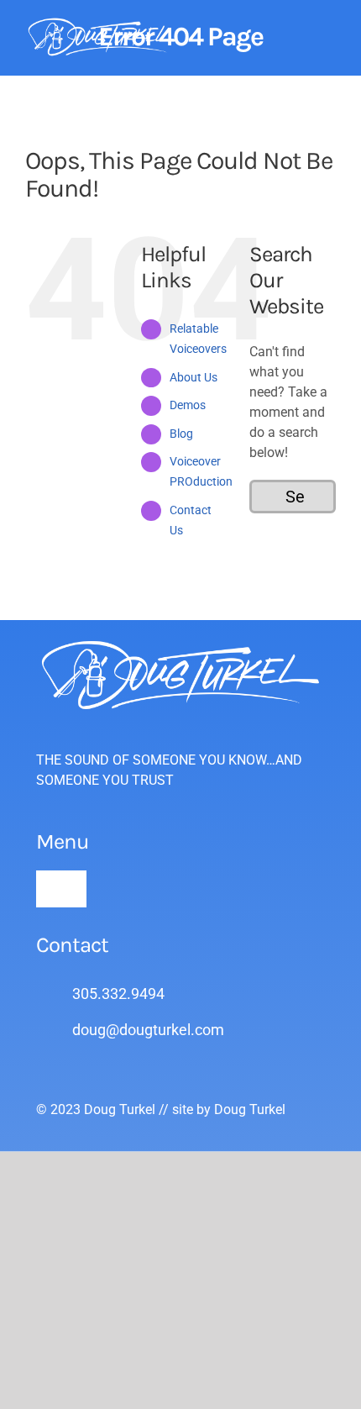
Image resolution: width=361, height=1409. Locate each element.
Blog (181, 433)
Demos (188, 405)
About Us (193, 377)
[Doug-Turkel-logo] (102, 23)
